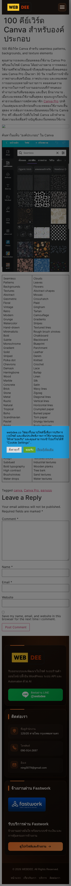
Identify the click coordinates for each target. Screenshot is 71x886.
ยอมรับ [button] (29, 449)
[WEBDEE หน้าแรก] (18, 7)
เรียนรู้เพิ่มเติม (45, 449)
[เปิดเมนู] (62, 7)
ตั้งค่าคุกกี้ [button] (14, 449)
